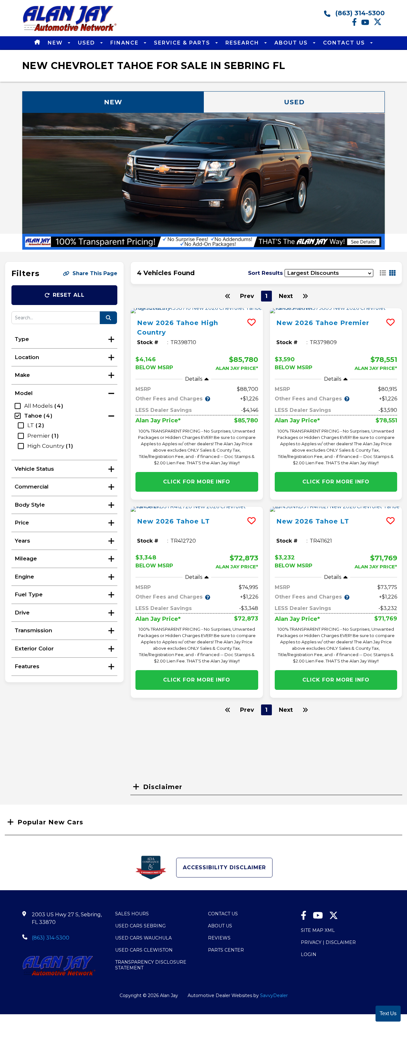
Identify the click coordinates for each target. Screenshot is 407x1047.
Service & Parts (183, 43)
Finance (125, 43)
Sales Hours (132, 914)
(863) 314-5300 (359, 13)
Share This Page (94, 273)
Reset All (69, 295)
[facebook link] (356, 24)
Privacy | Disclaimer (328, 942)
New (56, 43)
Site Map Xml (318, 930)
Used (87, 43)
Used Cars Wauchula (143, 938)
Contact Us (345, 43)
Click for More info (196, 482)
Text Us (388, 1013)
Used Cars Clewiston (144, 950)
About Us (292, 43)
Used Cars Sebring (140, 926)
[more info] (197, 310)
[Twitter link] (379, 24)
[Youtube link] (367, 24)
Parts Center (226, 950)
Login (308, 954)
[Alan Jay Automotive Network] (70, 31)
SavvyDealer (274, 995)
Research (243, 43)
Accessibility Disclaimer (224, 867)
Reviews (219, 938)
